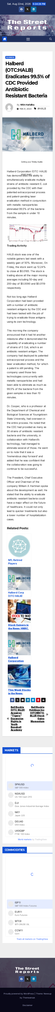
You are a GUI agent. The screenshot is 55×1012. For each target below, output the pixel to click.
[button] (50, 39)
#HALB (42, 108)
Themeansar (29, 997)
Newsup (47, 993)
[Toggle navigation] (28, 39)
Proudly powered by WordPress (19, 993)
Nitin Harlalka (27, 104)
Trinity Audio (37, 162)
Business (10, 57)
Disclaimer (28, 1005)
